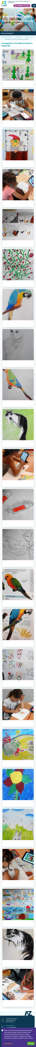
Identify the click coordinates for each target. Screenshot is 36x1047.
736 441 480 (11, 1027)
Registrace (26, 5)
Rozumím (31, 1043)
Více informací (8, 1043)
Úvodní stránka (8, 36)
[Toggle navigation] (34, 5)
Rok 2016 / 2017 (29, 36)
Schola (4, 5)
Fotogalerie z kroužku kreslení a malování (17, 39)
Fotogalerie (18, 36)
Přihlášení (20, 5)
